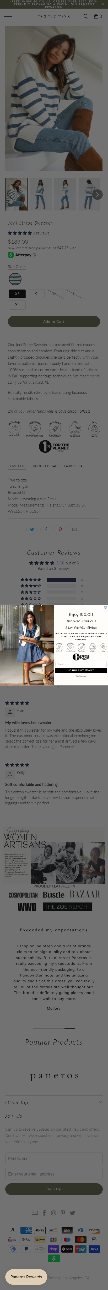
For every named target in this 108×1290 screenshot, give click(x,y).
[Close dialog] (105, 607)
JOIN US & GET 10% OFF (81, 670)
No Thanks (81, 676)
